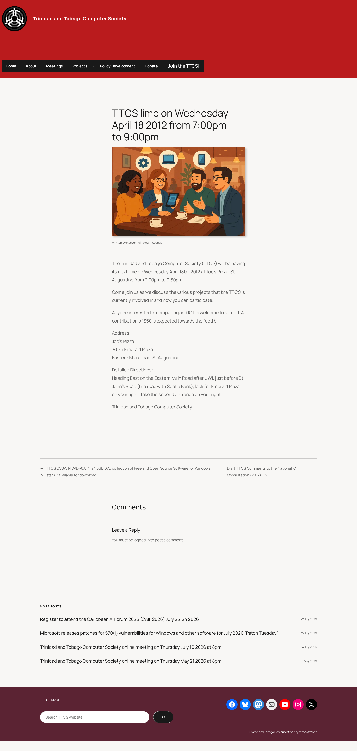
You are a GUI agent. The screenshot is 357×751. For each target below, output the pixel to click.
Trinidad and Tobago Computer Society (79, 18)
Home (11, 65)
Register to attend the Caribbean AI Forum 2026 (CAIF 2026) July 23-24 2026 (119, 619)
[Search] (163, 717)
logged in (142, 539)
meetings (156, 242)
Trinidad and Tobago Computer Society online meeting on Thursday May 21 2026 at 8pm (130, 661)
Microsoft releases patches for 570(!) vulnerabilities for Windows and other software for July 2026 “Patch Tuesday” (159, 633)
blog (146, 242)
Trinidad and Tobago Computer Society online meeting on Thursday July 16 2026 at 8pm (130, 647)
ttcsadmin (132, 242)
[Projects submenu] (93, 66)
